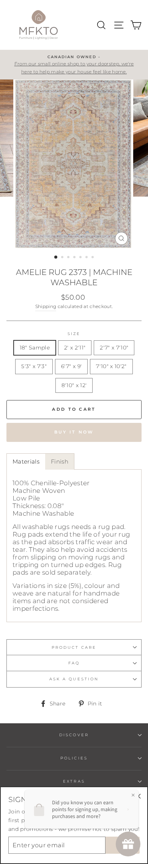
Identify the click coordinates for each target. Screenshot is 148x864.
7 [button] (93, 258)
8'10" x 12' (74, 385)
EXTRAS (74, 781)
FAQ (74, 663)
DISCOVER (73, 734)
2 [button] (63, 258)
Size (74, 333)
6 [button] (87, 258)
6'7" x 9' (71, 366)
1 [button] (56, 257)
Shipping (46, 306)
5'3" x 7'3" (34, 366)
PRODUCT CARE (74, 647)
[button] (25, 461)
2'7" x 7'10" (114, 348)
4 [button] (75, 258)
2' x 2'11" (74, 348)
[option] (74, 65)
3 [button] (69, 258)
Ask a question (74, 679)
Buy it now (74, 432)
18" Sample (35, 348)
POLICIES (73, 758)
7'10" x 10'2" (111, 366)
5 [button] (81, 258)
